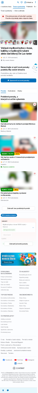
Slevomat (4, 353)
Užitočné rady (5, 290)
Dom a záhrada (19, 11)
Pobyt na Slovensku (6, 276)
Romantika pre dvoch (25, 275)
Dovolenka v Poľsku (6, 308)
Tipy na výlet (4, 282)
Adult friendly (4, 327)
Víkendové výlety (24, 285)
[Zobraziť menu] (35, 2)
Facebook (9, 360)
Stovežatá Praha (24, 311)
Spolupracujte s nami (23, 348)
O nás (2, 339)
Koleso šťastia (5, 342)
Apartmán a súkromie (7, 329)
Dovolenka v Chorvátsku (8, 300)
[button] (34, 104)
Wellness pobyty (24, 288)
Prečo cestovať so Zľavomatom (11, 345)
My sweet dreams (8, 60)
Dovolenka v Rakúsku (7, 311)
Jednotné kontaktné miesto (22, 350)
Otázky (19, 91)
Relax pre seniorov (24, 280)
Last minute (4, 324)
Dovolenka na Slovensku (8, 298)
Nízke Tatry (22, 306)
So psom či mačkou (6, 287)
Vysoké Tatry (23, 303)
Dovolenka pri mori (6, 321)
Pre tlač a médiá (27, 339)
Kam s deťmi (22, 282)
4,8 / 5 (10, 57)
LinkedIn (20, 363)
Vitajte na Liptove (24, 300)
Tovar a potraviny (6, 11)
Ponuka (3, 91)
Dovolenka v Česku (6, 303)
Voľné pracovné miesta (8, 348)
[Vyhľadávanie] (18, 2)
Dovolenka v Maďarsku (7, 306)
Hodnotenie (11, 91)
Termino (11, 353)
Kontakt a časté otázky (13, 339)
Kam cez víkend (5, 284)
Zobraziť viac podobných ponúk (18, 208)
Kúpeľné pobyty (23, 277)
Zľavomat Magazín (17, 342)
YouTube (20, 360)
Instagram (31, 360)
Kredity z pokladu (6, 350)
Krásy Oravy (22, 298)
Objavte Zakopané (24, 308)
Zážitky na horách (6, 319)
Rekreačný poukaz (6, 279)
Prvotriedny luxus (6, 332)
